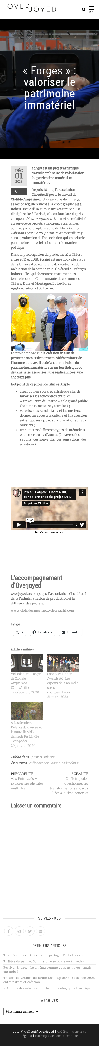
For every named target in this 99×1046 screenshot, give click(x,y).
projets (36, 757)
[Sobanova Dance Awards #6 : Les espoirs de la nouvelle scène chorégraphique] (63, 663)
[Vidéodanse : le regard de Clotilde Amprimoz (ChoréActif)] (27, 663)
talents (49, 757)
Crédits (62, 1031)
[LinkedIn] (40, 931)
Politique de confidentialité (56, 1036)
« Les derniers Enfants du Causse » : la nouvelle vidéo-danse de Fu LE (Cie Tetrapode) (26, 732)
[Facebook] (8, 931)
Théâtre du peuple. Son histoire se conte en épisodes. (44, 961)
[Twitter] (30, 931)
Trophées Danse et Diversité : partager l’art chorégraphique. (49, 955)
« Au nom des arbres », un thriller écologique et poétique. (48, 988)
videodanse (70, 763)
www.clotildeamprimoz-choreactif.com (42, 610)
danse (55, 763)
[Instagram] (19, 931)
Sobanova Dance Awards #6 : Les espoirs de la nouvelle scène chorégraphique (62, 683)
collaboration (39, 763)
